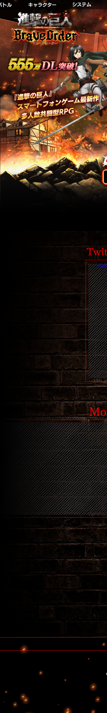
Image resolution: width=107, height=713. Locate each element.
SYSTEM (83, 2)
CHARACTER (43, 2)
